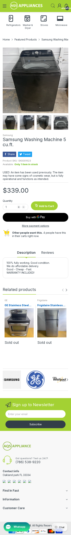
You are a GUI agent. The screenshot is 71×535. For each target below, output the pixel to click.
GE (6, 300)
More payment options (35, 225)
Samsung (8, 135)
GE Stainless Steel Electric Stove (17, 305)
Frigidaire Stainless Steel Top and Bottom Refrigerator (51, 305)
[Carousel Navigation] (64, 290)
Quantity (8, 200)
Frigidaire (42, 300)
